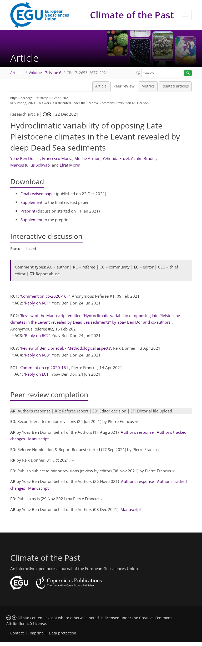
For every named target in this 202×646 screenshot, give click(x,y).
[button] (138, 72)
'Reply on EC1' (36, 374)
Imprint (36, 633)
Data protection (62, 633)
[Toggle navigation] (185, 15)
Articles (16, 72)
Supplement (31, 202)
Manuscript (38, 438)
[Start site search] (188, 73)
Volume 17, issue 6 (45, 72)
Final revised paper (38, 193)
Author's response (137, 432)
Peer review (123, 86)
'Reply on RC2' (37, 335)
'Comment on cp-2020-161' (45, 296)
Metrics (148, 86)
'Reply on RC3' (37, 355)
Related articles (175, 86)
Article (101, 86)
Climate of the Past (132, 15)
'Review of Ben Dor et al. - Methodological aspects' (65, 348)
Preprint (28, 211)
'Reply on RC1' (37, 303)
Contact (17, 633)
